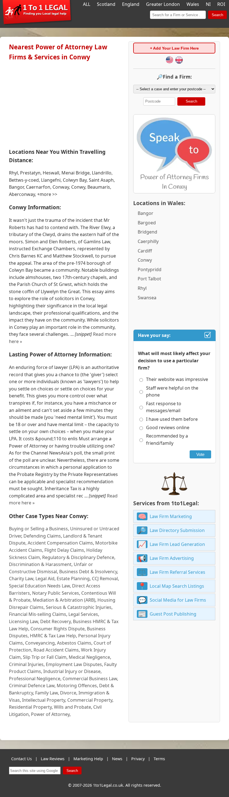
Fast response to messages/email (163, 407)
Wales (193, 4)
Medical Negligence (89, 657)
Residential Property (30, 707)
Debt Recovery (55, 621)
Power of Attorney (50, 714)
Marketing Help (88, 758)
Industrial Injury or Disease (72, 671)
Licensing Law (23, 621)
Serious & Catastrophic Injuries (78, 607)
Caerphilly (148, 241)
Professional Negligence (34, 678)
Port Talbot (149, 279)
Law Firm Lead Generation (177, 544)
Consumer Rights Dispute (57, 629)
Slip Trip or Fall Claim (44, 657)
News (117, 758)
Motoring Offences (77, 685)
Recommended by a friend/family (167, 439)
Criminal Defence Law (31, 685)
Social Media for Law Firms (178, 600)
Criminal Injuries (26, 664)
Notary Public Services (55, 593)
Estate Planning (73, 578)
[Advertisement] (64, 103)
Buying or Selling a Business (38, 529)
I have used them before (172, 419)
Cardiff (145, 251)
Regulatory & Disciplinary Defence (78, 557)
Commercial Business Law (90, 678)
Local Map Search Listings (177, 586)
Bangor (145, 213)
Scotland (106, 4)
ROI (221, 4)
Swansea (147, 298)
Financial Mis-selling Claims (37, 614)
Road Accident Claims (56, 650)
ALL (86, 4)
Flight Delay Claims (64, 550)
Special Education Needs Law (39, 586)
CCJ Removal (105, 578)
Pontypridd (149, 269)
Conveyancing (40, 643)
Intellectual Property (43, 700)
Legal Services (83, 614)
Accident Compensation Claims (60, 543)
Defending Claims (42, 536)
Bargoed (147, 223)
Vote (200, 454)
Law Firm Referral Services (177, 572)
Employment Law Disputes (74, 664)
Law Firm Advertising (172, 558)
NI (208, 4)
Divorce (68, 693)
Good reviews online (167, 427)
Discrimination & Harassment (40, 564)
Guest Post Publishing (173, 614)
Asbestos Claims (74, 643)
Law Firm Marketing (171, 516)
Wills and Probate (72, 707)
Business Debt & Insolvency (88, 571)
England (130, 4)
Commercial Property (89, 700)
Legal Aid (44, 578)
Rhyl (142, 288)
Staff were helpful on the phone (172, 391)
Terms (159, 758)
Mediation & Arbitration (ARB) (64, 600)
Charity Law (21, 578)
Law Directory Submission (177, 530)
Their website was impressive (177, 379)
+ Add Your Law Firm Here (174, 48)
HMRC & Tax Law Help (53, 636)
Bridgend (147, 232)
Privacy (138, 758)
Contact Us (21, 758)
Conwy (145, 260)
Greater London (163, 4)
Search (217, 15)
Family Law (46, 693)
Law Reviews (53, 758)
